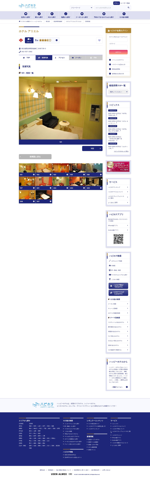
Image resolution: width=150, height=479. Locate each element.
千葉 (45, 428)
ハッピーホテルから (118, 362)
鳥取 (39, 440)
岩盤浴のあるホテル (114, 331)
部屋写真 (45, 58)
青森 (30, 426)
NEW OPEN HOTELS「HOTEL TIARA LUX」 (117, 113)
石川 (30, 433)
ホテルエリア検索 (116, 261)
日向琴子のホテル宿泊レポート (73, 457)
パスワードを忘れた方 (118, 64)
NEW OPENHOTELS (70, 455)
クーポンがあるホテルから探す (73, 441)
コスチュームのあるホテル (116, 322)
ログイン (118, 52)
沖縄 (30, 448)
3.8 (36, 40)
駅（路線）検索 (116, 270)
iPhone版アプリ (113, 225)
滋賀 (44, 438)
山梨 (35, 431)
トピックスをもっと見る (121, 151)
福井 (39, 433)
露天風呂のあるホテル (114, 327)
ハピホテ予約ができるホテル (118, 286)
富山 (35, 433)
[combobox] (110, 7)
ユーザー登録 (125, 3)
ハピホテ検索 (115, 256)
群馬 (58, 428)
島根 (44, 440)
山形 (39, 426)
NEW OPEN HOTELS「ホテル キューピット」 (118, 120)
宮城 (48, 426)
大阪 (30, 438)
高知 (44, 443)
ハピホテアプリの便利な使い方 (97, 426)
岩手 (44, 426)
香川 (30, 443)
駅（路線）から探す (70, 426)
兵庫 (35, 438)
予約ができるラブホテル (71, 434)
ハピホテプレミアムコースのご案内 (116, 197)
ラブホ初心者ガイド (93, 423)
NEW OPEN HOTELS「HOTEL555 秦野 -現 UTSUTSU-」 (115, 137)
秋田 (35, 426)
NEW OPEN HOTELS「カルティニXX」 (118, 146)
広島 (35, 440)
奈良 (48, 438)
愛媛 (39, 443)
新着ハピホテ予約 (93, 444)
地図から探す (65, 17)
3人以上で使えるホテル (115, 340)
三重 (44, 436)
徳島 (35, 443)
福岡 (30, 445)
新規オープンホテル (93, 439)
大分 (48, 445)
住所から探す (25, 17)
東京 (30, 428)
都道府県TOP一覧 (117, 85)
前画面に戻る (35, 157)
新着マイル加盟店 (93, 442)
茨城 (54, 428)
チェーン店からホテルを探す (73, 444)
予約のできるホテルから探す (104, 17)
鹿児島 (58, 445)
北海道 (31, 423)
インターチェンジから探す (72, 423)
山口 (48, 440)
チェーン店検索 (112, 308)
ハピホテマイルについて (115, 192)
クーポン (78, 58)
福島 (53, 426)
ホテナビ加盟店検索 (114, 313)
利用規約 (50, 470)
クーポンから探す (82, 17)
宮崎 (53, 445)
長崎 (39, 445)
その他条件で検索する (114, 350)
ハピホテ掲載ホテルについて (120, 443)
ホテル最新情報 (92, 447)
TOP (28, 58)
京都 (39, 438)
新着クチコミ (92, 449)
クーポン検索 (112, 304)
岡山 (30, 440)
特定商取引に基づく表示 (81, 470)
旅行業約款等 (95, 470)
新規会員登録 (116, 69)
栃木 (49, 428)
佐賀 (35, 445)
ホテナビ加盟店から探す (71, 439)
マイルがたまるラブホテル (72, 436)
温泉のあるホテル (113, 345)
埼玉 (40, 428)
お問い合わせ (106, 470)
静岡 (39, 436)
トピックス (114, 105)
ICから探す (52, 17)
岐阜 (35, 436)
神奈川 (35, 428)
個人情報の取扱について (63, 470)
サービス (113, 182)
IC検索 (113, 265)
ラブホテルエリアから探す (119, 275)
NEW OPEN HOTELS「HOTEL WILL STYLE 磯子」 (117, 128)
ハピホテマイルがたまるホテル (118, 293)
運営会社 (42, 470)
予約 (95, 58)
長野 (39, 431)
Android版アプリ (113, 230)
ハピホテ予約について (118, 429)
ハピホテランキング (114, 187)
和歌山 (53, 438)
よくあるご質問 (112, 202)
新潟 (30, 431)
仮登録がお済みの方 (118, 73)
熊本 (44, 445)
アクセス (62, 58)
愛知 (30, 436)
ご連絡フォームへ (117, 387)
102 (92, 148)
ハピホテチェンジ (117, 435)
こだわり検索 (115, 279)
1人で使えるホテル (113, 336)
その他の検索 (124, 17)
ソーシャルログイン (118, 60)
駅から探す (39, 17)
